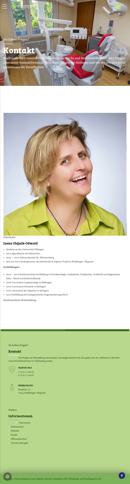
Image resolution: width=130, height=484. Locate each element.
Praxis (14, 435)
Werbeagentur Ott (92, 479)
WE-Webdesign (71, 479)
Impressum (24, 422)
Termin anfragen (19, 443)
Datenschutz (17, 426)
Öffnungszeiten (19, 439)
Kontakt (15, 431)
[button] (7, 476)
